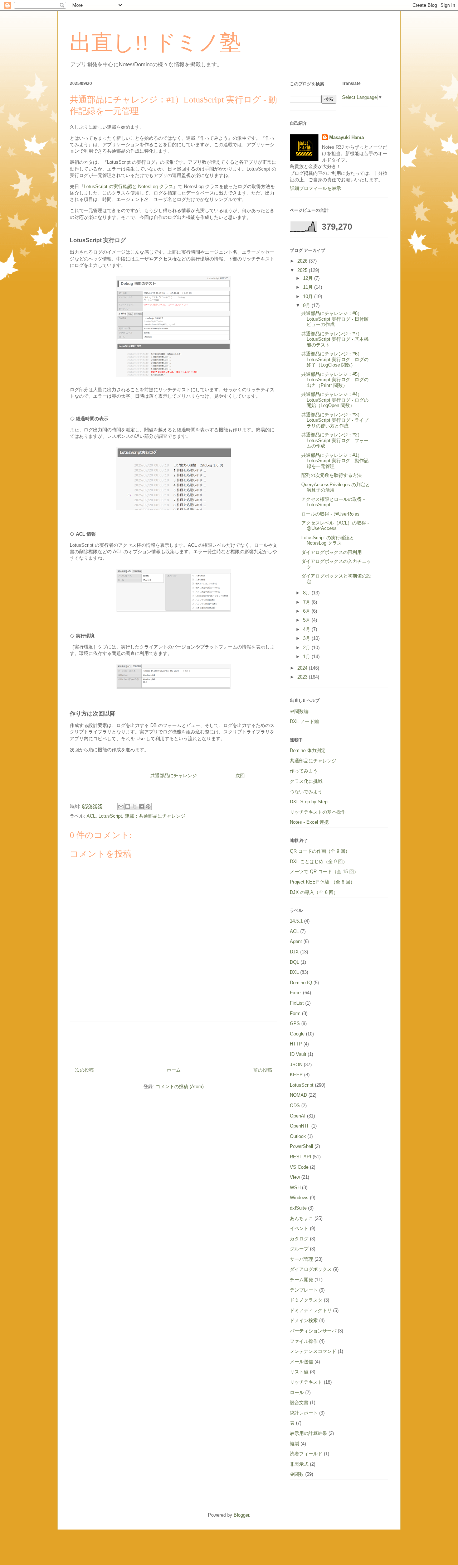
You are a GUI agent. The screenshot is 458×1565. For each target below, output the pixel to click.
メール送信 (301, 1361)
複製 (294, 1443)
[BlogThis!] (127, 806)
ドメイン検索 (304, 1320)
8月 (307, 592)
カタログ (299, 1238)
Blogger (241, 1515)
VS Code (299, 1167)
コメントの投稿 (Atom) (180, 1086)
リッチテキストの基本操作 (318, 812)
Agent (296, 941)
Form (295, 1013)
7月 (307, 602)
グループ (299, 1248)
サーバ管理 (301, 1259)
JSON (296, 1064)
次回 (240, 775)
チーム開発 (301, 1279)
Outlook (298, 1136)
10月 (308, 296)
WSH (295, 1187)
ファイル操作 (304, 1341)
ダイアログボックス (311, 1269)
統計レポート (304, 1413)
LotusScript (110, 816)
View (295, 1177)
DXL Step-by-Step (308, 801)
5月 (307, 620)
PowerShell (301, 1146)
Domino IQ (301, 982)
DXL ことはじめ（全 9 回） (318, 861)
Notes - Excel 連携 (309, 822)
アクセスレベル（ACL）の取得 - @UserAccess (335, 525)
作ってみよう (304, 771)
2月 (307, 647)
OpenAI (298, 1116)
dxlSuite (298, 1208)
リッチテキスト (306, 1382)
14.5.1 (296, 921)
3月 (307, 638)
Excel (296, 992)
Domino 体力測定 (308, 750)
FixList (297, 1003)
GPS (295, 1023)
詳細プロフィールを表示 (315, 188)
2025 (303, 270)
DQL (294, 962)
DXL (294, 972)
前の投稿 (262, 1070)
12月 (308, 278)
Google (297, 1034)
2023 (303, 677)
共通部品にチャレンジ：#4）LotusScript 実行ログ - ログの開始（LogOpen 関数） (335, 400)
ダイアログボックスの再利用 (331, 552)
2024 (303, 668)
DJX (294, 951)
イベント (299, 1228)
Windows (299, 1197)
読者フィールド (306, 1453)
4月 (307, 629)
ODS (295, 1105)
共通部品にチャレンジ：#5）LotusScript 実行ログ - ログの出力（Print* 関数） (335, 380)
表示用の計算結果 (308, 1433)
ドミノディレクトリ (311, 1310)
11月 (308, 287)
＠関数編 (299, 711)
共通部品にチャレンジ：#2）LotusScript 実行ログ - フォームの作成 (335, 440)
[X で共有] (134, 806)
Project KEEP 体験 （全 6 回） (322, 882)
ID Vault (298, 1054)
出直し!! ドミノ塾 (155, 42)
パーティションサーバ (313, 1331)
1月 (307, 656)
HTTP (296, 1044)
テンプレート (304, 1290)
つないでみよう (306, 791)
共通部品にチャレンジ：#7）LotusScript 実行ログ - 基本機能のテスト (335, 339)
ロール (297, 1392)
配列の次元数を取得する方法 (331, 475)
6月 (307, 611)
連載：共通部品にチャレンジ (155, 816)
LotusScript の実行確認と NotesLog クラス (128, 186)
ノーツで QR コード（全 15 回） (324, 871)
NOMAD (298, 1095)
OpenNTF (300, 1126)
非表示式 (299, 1464)
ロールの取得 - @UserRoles (330, 514)
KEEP (296, 1074)
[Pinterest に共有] (148, 806)
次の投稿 (84, 1070)
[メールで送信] (121, 806)
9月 (307, 305)
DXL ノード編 (304, 721)
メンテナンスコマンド (313, 1351)
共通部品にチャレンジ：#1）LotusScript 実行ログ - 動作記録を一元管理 (335, 461)
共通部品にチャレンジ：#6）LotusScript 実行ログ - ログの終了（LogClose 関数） (335, 359)
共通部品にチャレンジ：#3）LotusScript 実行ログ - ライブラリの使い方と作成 (335, 420)
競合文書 (299, 1402)
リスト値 (299, 1371)
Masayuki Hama (346, 137)
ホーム (174, 1070)
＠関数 (297, 1474)
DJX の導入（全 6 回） (314, 892)
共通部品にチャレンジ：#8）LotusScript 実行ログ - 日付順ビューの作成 (335, 319)
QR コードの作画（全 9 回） (320, 851)
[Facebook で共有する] (141, 806)
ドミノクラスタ (306, 1300)
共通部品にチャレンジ (173, 775)
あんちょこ (301, 1218)
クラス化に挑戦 (306, 781)
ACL (91, 816)
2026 (303, 261)
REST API (300, 1156)
